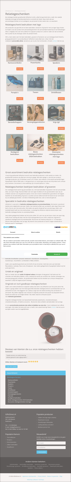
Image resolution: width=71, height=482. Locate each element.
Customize (35, 254)
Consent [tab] (12, 232)
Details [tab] (58, 232)
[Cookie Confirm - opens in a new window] (61, 227)
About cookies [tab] (35, 232)
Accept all (57, 254)
